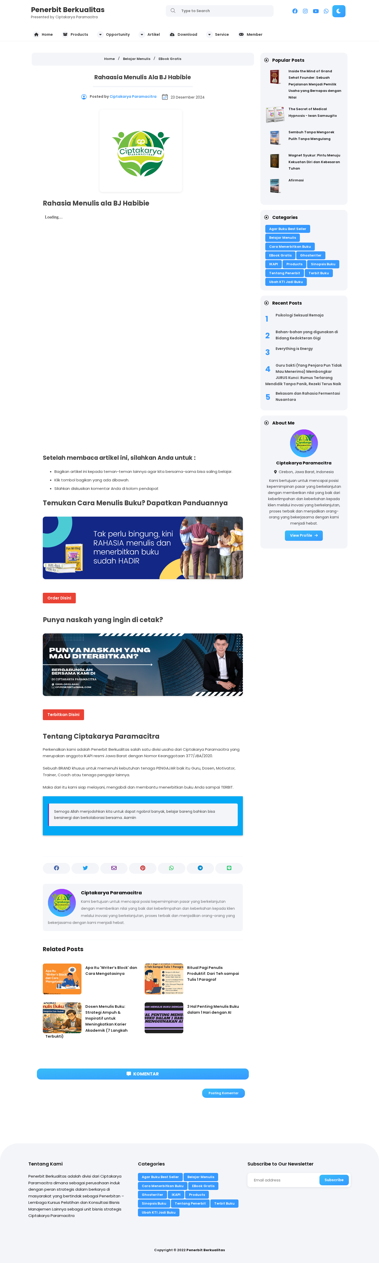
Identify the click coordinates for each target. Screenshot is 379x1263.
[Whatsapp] (326, 12)
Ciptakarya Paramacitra (304, 463)
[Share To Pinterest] (142, 868)
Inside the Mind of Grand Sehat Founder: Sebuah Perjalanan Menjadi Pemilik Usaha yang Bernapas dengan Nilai (315, 84)
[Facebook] (295, 12)
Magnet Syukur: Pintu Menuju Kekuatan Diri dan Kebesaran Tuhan (314, 162)
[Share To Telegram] (200, 868)
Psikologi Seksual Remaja (300, 315)
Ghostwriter (311, 255)
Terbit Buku (319, 273)
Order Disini (59, 598)
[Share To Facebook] (56, 868)
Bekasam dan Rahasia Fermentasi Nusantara (308, 396)
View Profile (301, 535)
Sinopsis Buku (323, 264)
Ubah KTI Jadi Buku (286, 282)
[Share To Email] (114, 868)
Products (294, 264)
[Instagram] (305, 12)
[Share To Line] (229, 868)
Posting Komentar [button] (223, 1093)
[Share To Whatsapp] (171, 868)
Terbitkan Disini (63, 714)
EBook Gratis (280, 255)
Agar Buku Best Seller (287, 229)
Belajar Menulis (282, 237)
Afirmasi (296, 180)
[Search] (173, 10)
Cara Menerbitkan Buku (290, 246)
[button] (338, 11)
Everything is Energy (294, 348)
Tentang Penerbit (284, 273)
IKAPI (273, 264)
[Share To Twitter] (85, 868)
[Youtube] (315, 12)
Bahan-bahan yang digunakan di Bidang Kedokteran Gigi (307, 335)
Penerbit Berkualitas (68, 9)
